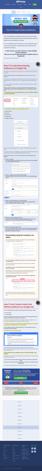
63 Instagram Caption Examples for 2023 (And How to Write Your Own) (25, 453)
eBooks (18, 11)
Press (4, 452)
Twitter (35, 452)
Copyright (19, 468)
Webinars (24, 11)
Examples (14, 454)
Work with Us (5, 450)
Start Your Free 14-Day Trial (21, 392)
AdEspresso (21, 2)
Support (4, 455)
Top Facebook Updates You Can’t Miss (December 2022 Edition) (25, 450)
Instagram (35, 449)
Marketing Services (6, 457)
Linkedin (32, 452)
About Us (4, 447)
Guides (13, 11)
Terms (11, 468)
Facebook (32, 449)
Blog (29, 11)
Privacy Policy (15, 468)
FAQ (4, 449)
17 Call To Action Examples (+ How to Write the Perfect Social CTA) (25, 458)
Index (21, 383)
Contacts (4, 454)
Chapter (6, 383)
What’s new (5, 458)
